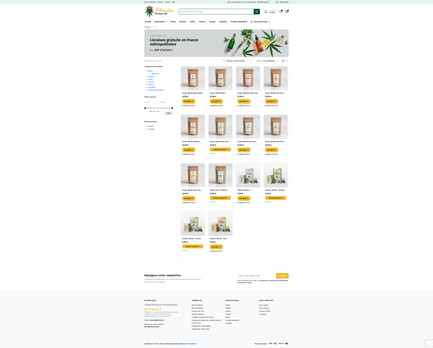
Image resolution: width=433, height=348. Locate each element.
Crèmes (202, 22)
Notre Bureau (264, 308)
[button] (286, 11)
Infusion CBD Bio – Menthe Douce (274, 190)
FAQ (173, 2)
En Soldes (150, 129)
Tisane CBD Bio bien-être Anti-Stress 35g (191, 190)
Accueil (148, 22)
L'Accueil (147, 27)
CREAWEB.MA (191, 344)
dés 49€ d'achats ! (263, 2)
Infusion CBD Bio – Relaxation (244, 190)
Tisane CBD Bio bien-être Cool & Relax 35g (246, 142)
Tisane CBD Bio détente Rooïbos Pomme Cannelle (191, 142)
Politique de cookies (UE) (200, 329)
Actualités (262, 314)
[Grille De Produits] (283, 61)
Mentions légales (198, 314)
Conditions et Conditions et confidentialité (274, 280)
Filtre (169, 113)
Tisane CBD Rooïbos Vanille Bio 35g (192, 93)
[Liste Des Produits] (287, 61)
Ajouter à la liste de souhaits (203, 69)
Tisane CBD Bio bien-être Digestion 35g (219, 142)
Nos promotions (261, 22)
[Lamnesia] (159, 11)
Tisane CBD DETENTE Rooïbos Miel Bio (217, 93)
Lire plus (187, 101)
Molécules (156, 74)
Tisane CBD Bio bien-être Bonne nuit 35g (274, 142)
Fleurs (173, 22)
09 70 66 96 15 (151, 2)
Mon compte (263, 305)
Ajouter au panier (219, 149)
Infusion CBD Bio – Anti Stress (218, 239)
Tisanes (212, 22)
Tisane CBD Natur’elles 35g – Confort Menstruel (248, 93)
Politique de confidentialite (201, 326)
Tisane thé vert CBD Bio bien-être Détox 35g (218, 190)
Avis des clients (264, 311)
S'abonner (282, 276)
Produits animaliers (239, 22)
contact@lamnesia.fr (156, 320)
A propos (160, 2)
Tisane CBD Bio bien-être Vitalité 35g (274, 93)
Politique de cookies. (245, 282)
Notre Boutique (197, 305)
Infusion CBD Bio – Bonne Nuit (191, 239)
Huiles (192, 22)
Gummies (223, 22)
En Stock (150, 126)
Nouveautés (160, 22)
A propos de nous (198, 311)
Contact (167, 2)
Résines (182, 22)
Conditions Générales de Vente (202, 317)
